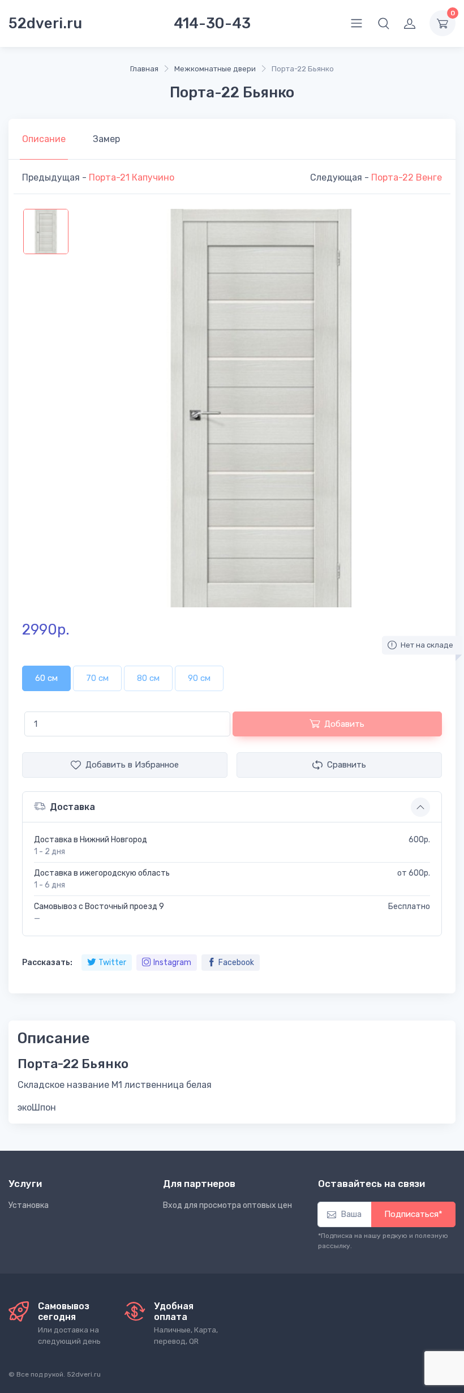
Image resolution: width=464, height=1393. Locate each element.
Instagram (172, 962)
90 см (199, 678)
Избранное (132, 765)
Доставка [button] (72, 806)
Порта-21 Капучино (131, 177)
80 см (148, 678)
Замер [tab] (106, 139)
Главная (144, 69)
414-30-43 (212, 23)
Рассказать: (47, 962)
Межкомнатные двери (215, 69)
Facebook (236, 962)
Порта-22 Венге (406, 177)
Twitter (112, 962)
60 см (46, 678)
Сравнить (346, 765)
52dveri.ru (45, 23)
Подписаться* (413, 1214)
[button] (384, 23)
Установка (28, 1205)
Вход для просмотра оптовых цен (227, 1205)
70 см (97, 678)
